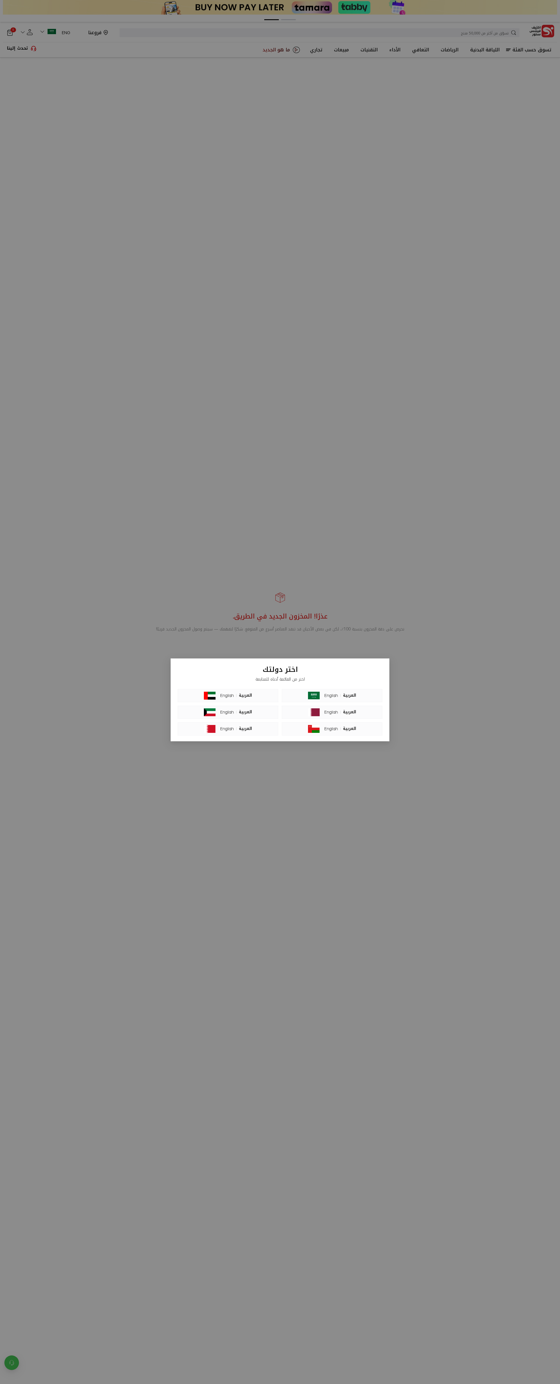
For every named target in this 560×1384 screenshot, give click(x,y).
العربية (245, 695)
